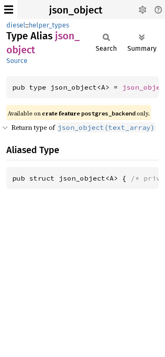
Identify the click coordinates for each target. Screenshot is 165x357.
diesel (15, 25)
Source (17, 61)
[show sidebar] (8, 9)
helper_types (49, 25)
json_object (75, 10)
